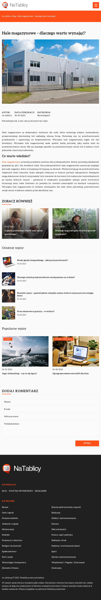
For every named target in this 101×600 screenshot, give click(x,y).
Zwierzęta (57, 568)
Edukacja (56, 513)
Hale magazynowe (11, 162)
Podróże (6, 535)
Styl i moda (7, 557)
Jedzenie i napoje (10, 524)
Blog (4, 491)
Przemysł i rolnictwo (12, 540)
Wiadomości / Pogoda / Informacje (68, 562)
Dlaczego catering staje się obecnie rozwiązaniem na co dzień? (46, 277)
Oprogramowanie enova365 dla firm (70, 373)
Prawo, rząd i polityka (62, 535)
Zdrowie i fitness (10, 568)
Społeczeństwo (9, 551)
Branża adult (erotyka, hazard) (66, 507)
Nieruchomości (59, 529)
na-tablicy (7, 115)
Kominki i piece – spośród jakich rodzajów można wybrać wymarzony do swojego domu (55, 294)
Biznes (5, 507)
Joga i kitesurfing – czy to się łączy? (19, 373)
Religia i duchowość (11, 546)
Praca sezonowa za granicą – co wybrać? (35, 311)
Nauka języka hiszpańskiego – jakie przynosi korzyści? (42, 260)
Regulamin (40, 491)
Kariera (55, 524)
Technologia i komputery (14, 562)
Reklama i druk (59, 540)
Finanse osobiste (10, 518)
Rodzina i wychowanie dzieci (66, 546)
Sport (54, 551)
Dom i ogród (8, 513)
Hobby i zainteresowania (64, 518)
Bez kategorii (43, 115)
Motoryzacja (8, 529)
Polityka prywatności (21, 491)
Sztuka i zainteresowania (64, 557)
